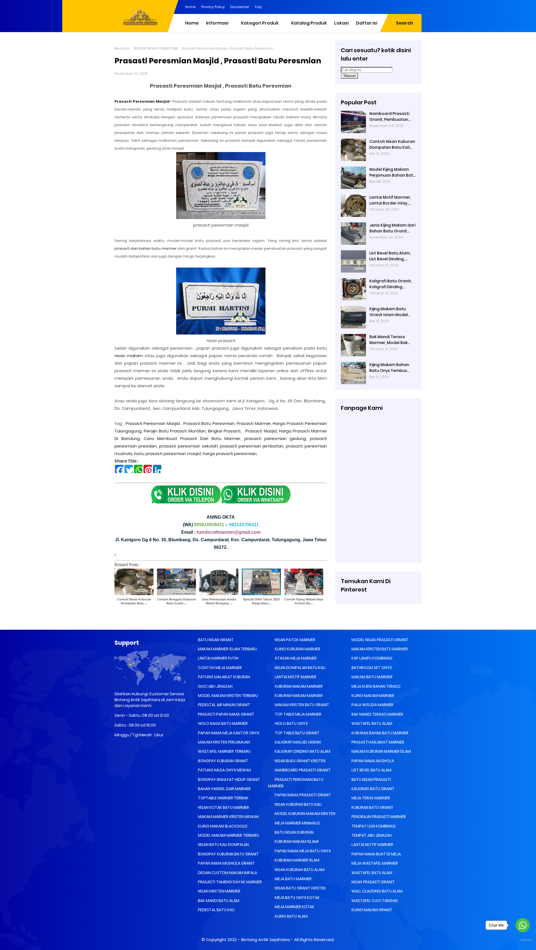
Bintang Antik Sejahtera (265, 939)
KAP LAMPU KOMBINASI (371, 658)
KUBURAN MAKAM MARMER (298, 686)
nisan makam (128, 356)
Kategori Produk (260, 23)
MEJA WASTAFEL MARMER (374, 863)
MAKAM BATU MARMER (372, 677)
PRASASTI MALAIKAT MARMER (377, 742)
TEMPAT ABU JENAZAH (371, 835)
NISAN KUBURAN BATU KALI (298, 804)
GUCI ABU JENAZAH (215, 686)
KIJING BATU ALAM (291, 916)
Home (190, 6)
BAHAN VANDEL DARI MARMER (224, 789)
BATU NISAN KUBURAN (294, 832)
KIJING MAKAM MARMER (372, 695)
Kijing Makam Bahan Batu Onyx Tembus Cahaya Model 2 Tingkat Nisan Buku (389, 368)
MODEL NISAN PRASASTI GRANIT (379, 640)
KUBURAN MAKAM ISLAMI (296, 841)
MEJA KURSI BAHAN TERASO (376, 686)
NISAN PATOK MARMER (294, 640)
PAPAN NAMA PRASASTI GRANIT (302, 795)
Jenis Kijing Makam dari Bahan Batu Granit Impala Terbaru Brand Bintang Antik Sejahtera (392, 228)
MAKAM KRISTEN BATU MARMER (379, 649)
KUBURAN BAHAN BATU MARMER (379, 733)
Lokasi (341, 23)
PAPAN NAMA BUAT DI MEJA (376, 854)
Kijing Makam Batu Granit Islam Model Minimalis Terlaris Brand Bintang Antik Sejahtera (389, 312)
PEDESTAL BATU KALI (215, 910)
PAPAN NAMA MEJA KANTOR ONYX (228, 733)
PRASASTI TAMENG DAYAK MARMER (229, 882)
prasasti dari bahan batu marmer (145, 248)
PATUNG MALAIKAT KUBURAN (223, 677)
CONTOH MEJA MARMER (219, 667)
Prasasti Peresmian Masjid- (142, 101)
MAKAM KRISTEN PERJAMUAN (223, 742)
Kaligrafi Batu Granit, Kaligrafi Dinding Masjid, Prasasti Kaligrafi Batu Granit (390, 284)
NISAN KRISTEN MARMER (218, 891)
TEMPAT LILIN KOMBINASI (373, 826)
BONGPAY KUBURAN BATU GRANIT (228, 854)
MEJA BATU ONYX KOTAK (297, 897)
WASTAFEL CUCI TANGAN (374, 900)
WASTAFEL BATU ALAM (371, 723)
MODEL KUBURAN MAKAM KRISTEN (304, 813)
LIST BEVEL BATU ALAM (371, 770)
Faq (258, 6)
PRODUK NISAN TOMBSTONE (155, 48)
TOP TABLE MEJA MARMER (297, 714)
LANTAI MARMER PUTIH (217, 658)
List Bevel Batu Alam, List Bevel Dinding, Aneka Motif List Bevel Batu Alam (391, 256)
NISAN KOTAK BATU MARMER (223, 807)
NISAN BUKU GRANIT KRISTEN (300, 761)
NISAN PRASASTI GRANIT (373, 882)
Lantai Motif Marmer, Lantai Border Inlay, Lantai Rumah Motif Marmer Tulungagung (391, 200)
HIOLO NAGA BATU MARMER (222, 723)
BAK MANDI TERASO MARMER (377, 714)
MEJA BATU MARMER (293, 879)
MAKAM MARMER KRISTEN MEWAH (228, 816)
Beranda (122, 48)
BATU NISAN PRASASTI (371, 779)
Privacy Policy (213, 6)
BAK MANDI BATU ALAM (218, 900)
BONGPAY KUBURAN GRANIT (222, 761)
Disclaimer (239, 6)
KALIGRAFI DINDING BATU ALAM (302, 751)
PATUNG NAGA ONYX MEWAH (224, 770)
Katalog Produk (309, 23)
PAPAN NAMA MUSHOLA (372, 761)
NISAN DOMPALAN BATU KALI (300, 667)
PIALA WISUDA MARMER (372, 705)
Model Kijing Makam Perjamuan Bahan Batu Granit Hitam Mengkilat (392, 172)
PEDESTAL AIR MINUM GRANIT (223, 705)
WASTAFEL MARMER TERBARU (224, 751)
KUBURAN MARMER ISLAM (296, 860)
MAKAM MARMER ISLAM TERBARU (227, 649)
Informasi (217, 23)
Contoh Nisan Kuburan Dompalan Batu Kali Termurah (392, 144)
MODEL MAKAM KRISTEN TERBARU (227, 695)
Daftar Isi (366, 23)
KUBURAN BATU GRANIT (372, 807)
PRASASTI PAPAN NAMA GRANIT (225, 714)
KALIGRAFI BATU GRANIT (372, 789)
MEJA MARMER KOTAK (294, 907)
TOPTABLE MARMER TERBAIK (222, 798)
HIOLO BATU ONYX (291, 723)
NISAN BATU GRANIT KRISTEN (300, 888)
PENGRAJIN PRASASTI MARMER (378, 816)
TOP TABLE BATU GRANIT (296, 733)
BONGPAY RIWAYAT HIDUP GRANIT (228, 779)
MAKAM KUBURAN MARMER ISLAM (381, 751)
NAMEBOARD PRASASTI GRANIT (302, 770)
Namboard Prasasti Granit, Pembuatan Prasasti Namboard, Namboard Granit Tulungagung (389, 116)
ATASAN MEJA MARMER (295, 658)
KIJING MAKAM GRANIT (371, 910)
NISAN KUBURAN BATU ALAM (299, 869)
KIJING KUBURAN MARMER (297, 649)
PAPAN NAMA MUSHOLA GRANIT (226, 863)
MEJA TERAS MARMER (370, 798)
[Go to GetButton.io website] (523, 940)
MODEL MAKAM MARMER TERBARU (228, 835)
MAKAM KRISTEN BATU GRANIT (301, 705)
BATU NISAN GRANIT (215, 640)
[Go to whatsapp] (523, 925)
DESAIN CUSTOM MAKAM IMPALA (227, 873)
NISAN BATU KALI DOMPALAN (223, 844)
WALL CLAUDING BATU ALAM (377, 891)
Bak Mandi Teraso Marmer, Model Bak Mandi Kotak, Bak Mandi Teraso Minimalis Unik (388, 340)
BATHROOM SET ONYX (371, 667)
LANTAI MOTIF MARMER (295, 677)
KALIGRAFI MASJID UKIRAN (297, 742)
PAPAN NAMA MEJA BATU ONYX (302, 851)
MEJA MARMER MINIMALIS (297, 823)
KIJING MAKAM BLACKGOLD (222, 826)
